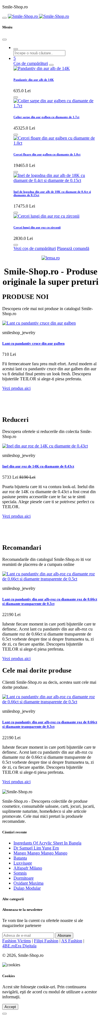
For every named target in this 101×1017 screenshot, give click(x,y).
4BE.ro (8, 945)
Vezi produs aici (16, 388)
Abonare (64, 935)
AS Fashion (71, 940)
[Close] (4, 39)
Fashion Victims (16, 940)
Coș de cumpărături (30, 63)
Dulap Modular (27, 888)
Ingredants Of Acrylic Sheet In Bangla (47, 843)
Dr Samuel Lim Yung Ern (36, 848)
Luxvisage (22, 863)
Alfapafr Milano (27, 868)
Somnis (20, 873)
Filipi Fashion (46, 940)
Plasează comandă (73, 248)
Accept (10, 1007)
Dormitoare (23, 878)
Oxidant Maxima (28, 883)
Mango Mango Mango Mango (40, 853)
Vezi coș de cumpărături (34, 248)
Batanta (20, 858)
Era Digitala (25, 945)
